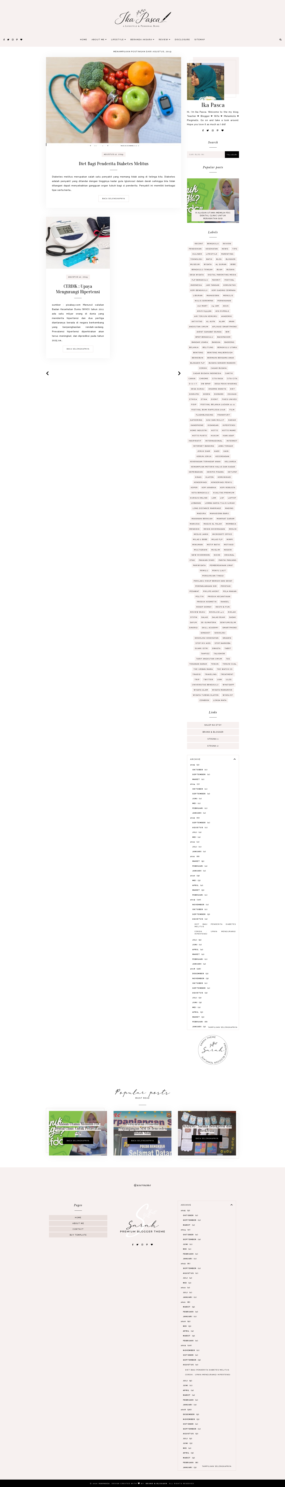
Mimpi (230, 539)
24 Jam (215, 306)
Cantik (229, 373)
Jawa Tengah (225, 446)
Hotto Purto (199, 436)
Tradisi (197, 674)
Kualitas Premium (223, 493)
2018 (195, 969)
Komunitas (229, 285)
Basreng (229, 342)
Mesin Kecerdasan (214, 529)
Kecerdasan (222, 456)
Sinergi (193, 628)
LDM (214, 498)
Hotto (214, 430)
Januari (198, 813)
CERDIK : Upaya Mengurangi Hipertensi (78, 288)
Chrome (204, 379)
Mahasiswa (213, 296)
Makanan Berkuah (202, 519)
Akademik (226, 316)
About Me (98, 39)
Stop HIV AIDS (203, 643)
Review (164, 39)
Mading (229, 508)
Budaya (231, 270)
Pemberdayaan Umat (221, 565)
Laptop (232, 498)
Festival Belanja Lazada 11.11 (218, 405)
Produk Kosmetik (207, 602)
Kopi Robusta (227, 488)
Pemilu (204, 571)
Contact (78, 1229)
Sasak (232, 617)
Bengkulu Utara (227, 347)
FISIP (194, 405)
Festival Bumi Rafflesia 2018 (208, 410)
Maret (198, 779)
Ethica (193, 399)
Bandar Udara (200, 342)
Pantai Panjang (227, 560)
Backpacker (224, 337)
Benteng (198, 353)
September (200, 774)
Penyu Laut (219, 571)
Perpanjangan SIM (206, 586)
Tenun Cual (230, 664)
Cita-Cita (232, 379)
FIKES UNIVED (229, 399)
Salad (204, 617)
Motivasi (229, 545)
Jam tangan (212, 285)
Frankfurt (223, 415)
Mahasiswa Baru (219, 513)
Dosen (206, 394)
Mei (196, 803)
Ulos (229, 680)
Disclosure (182, 39)
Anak (232, 321)
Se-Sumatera (208, 622)
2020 (194, 876)
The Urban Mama (203, 669)
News (225, 249)
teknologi (196, 259)
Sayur (193, 622)
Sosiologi (219, 633)
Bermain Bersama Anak (220, 358)
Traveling (211, 674)
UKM (219, 680)
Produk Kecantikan (219, 597)
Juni (196, 799)
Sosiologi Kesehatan (207, 638)
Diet (232, 389)
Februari (199, 808)
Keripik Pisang (215, 472)
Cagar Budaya (219, 368)
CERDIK (203, 368)
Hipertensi (229, 425)
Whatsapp (228, 685)
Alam (222, 321)
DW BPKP (206, 384)
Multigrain (200, 550)
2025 (194, 765)
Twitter (208, 680)
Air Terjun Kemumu (205, 316)
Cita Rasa (217, 379)
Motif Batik (213, 545)
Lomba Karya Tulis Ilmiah (220, 503)
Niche (217, 555)
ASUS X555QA (204, 311)
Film (232, 410)
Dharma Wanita (217, 389)
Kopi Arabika (209, 488)
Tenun (215, 664)
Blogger (231, 259)
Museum (195, 264)
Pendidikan (195, 249)
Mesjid (233, 529)
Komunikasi (224, 477)
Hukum (215, 436)
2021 (194, 856)
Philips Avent (211, 591)
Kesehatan (212, 249)
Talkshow (219, 654)
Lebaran (196, 503)
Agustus (199, 828)
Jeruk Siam (203, 451)
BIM (227, 332)
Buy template (78, 1235)
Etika (204, 399)
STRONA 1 (213, 739)
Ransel (225, 602)
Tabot (228, 648)
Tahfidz (205, 654)
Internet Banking (203, 446)
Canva (192, 379)
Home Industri (198, 430)
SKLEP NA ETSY (213, 725)
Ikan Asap (228, 436)
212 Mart (203, 306)
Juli (196, 832)
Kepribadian (196, 472)
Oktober (199, 770)
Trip (197, 680)
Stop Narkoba (223, 643)
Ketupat (232, 472)
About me (78, 1223)
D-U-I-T (193, 384)
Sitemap (199, 39)
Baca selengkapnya (113, 199)
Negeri (228, 550)
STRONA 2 (213, 746)
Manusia (195, 524)
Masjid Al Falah (213, 524)
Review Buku (197, 612)
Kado (217, 451)
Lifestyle (118, 39)
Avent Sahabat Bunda (209, 332)
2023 (194, 818)
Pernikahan (224, 301)
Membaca (231, 524)
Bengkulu (213, 244)
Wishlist (228, 695)
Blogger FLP (197, 363)
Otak (192, 560)
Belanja (194, 347)
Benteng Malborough (220, 353)
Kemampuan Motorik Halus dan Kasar (213, 467)
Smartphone (230, 628)
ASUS (226, 306)
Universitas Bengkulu (205, 685)
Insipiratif (195, 441)
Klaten (210, 477)
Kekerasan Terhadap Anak (205, 462)
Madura (201, 513)
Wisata (208, 264)
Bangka (216, 342)
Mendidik (194, 529)
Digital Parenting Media (222, 275)
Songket (205, 633)
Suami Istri (201, 648)
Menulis (228, 296)
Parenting (227, 254)
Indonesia (196, 285)
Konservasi (200, 482)
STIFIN (193, 617)
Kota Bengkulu (200, 493)
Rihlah (232, 612)
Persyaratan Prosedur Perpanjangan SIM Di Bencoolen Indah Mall (142, 1128)
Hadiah (232, 420)
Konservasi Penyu (221, 482)
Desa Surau (198, 389)
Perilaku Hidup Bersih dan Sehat (213, 581)
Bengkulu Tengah (202, 270)
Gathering (196, 420)
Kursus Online (199, 498)
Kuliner (197, 254)
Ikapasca (104, 1483)
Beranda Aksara (141, 39)
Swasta (216, 648)
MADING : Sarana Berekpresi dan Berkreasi (207, 1128)
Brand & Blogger (213, 732)
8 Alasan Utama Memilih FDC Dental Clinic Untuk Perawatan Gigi (213, 216)
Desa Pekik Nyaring (226, 384)
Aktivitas (197, 321)
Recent (199, 244)
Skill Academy (210, 628)
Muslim (215, 550)
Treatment (227, 674)
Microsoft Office (222, 534)
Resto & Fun (223, 607)
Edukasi (232, 394)
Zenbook (204, 700)
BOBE (233, 264)
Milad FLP (217, 539)
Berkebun (197, 358)
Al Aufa (210, 321)
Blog (219, 259)
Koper (194, 488)
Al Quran (221, 264)
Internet (232, 441)
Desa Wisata (197, 275)
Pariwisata (199, 565)
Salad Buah (218, 617)
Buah (220, 270)
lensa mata (220, 700)
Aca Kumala (222, 311)
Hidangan (213, 425)
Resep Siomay (204, 607)
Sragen (227, 638)
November (200, 905)
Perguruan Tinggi (213, 576)
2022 (194, 842)
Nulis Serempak (204, 301)
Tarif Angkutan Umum (209, 659)
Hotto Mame (229, 430)
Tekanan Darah (198, 664)
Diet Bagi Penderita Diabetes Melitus (113, 163)
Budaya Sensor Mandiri (222, 363)
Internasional (214, 441)
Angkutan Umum (198, 327)
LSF (222, 498)
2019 (195, 900)
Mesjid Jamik (201, 534)
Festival (229, 280)
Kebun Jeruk (204, 456)
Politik (200, 597)
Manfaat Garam (226, 519)
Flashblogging (204, 415)
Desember (200, 974)
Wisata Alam (201, 690)
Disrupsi (194, 394)
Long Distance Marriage (207, 508)
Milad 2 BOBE (200, 539)
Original (229, 555)
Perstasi (226, 586)
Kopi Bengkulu (199, 290)
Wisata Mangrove (222, 690)
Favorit (216, 280)
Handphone (197, 425)
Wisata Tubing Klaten (206, 695)
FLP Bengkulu (200, 280)
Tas (228, 659)
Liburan (198, 296)
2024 (194, 784)
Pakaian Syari (207, 560)
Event (214, 399)
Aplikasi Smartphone (224, 327)
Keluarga (230, 462)
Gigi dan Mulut (215, 420)
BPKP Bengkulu (204, 337)
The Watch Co (224, 669)
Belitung (208, 347)
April (197, 885)
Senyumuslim (228, 622)
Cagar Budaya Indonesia (207, 373)
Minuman (197, 545)
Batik (209, 259)
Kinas (198, 477)
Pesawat (194, 591)
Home (83, 39)
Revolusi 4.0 (216, 612)
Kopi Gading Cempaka (224, 290)
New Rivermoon (201, 555)
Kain (226, 451)
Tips (234, 249)
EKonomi (219, 394)
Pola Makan (230, 591)
